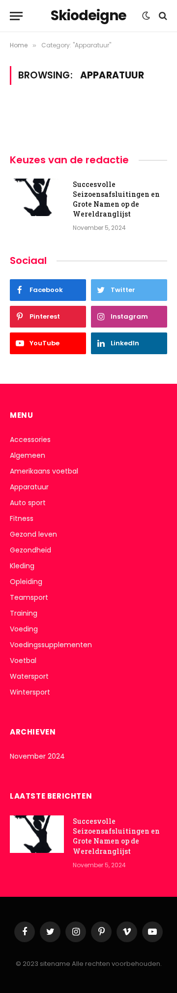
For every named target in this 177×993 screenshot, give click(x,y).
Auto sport (28, 503)
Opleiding (26, 582)
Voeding (24, 629)
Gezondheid (30, 550)
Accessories (30, 439)
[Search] (162, 16)
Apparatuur (29, 487)
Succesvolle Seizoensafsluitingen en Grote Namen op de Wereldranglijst (116, 199)
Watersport (29, 676)
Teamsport (29, 597)
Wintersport (30, 692)
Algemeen (27, 455)
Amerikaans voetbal (44, 471)
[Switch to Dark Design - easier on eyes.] (146, 15)
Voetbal (23, 660)
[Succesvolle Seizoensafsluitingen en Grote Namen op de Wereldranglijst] (37, 197)
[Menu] (16, 16)
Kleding (22, 566)
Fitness (21, 518)
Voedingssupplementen (51, 645)
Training (23, 613)
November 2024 (37, 756)
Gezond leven (33, 534)
